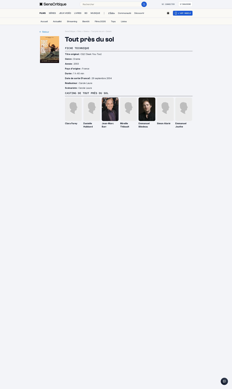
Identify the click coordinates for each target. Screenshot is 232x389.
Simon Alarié (163, 123)
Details (109, 31)
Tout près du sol (97, 31)
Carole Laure (85, 83)
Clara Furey (71, 123)
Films (79, 31)
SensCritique (70, 31)
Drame (86, 31)
